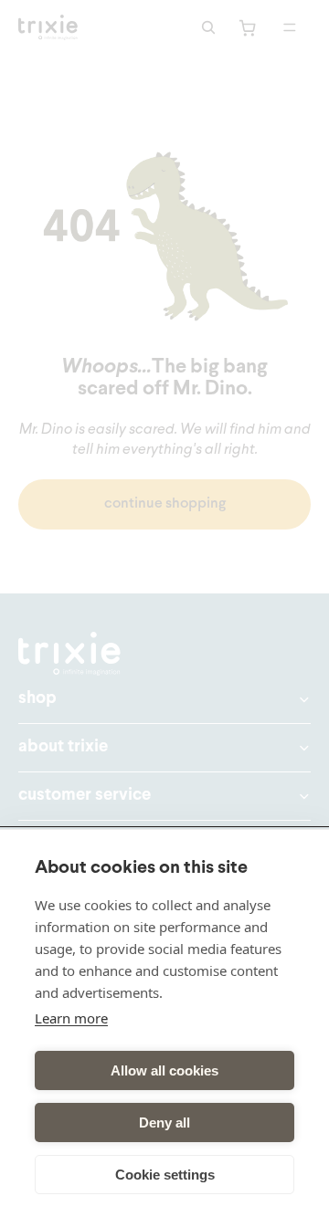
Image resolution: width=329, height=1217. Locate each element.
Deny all (164, 1122)
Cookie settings (165, 1174)
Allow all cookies (164, 1070)
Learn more (71, 1018)
